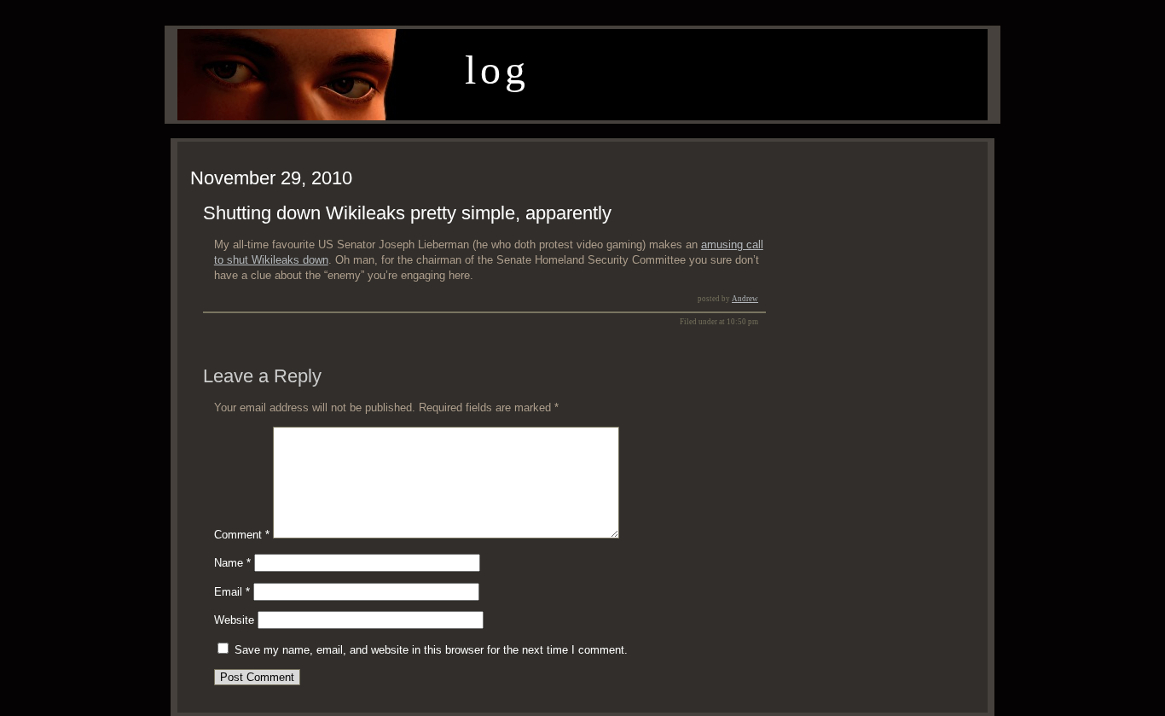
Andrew (745, 298)
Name (232, 562)
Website (234, 620)
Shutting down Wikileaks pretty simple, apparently (407, 213)
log (497, 69)
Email (232, 591)
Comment (242, 534)
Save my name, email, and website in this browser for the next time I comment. (431, 649)
